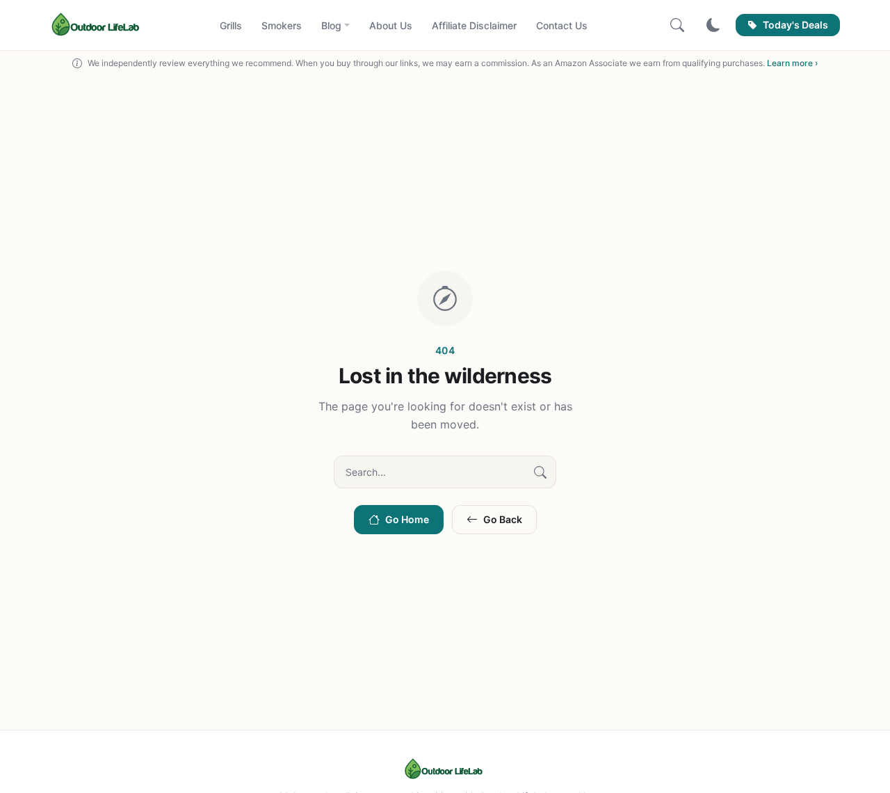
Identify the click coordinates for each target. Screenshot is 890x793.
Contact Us (562, 25)
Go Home (407, 519)
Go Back (502, 519)
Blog (331, 25)
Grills (231, 25)
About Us (390, 25)
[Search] (677, 25)
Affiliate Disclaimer (474, 25)
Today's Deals (795, 25)
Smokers (281, 25)
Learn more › (792, 63)
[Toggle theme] (713, 25)
